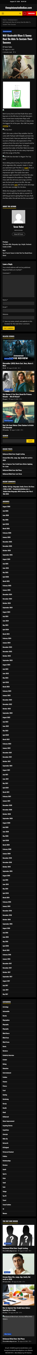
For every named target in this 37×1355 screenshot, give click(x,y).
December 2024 (7, 594)
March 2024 (6, 634)
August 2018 (6, 928)
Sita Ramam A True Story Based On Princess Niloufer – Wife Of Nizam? (17, 395)
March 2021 (6, 792)
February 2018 (7, 955)
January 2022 (6, 748)
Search (5, 436)
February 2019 (7, 902)
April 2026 (6, 524)
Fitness (5, 1086)
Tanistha (6, 430)
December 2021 (7, 752)
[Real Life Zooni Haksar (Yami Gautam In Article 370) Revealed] (18, 412)
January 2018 (6, 959)
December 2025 (7, 542)
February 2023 (7, 691)
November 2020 (7, 810)
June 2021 (6, 779)
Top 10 (4, 1196)
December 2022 (7, 700)
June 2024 (6, 621)
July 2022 (5, 722)
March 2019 (6, 897)
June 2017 (5, 990)
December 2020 (7, 805)
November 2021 (7, 757)
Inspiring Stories (7, 1125)
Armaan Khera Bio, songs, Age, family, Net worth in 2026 (16, 1278)
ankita (5, 1312)
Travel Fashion (7, 1205)
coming (5, 126)
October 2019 (7, 867)
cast (16, 185)
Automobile (6, 1011)
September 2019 (7, 871)
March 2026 (6, 528)
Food (4, 1090)
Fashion (5, 1077)
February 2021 (7, 796)
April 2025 (6, 577)
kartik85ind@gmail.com (10, 1251)
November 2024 (7, 599)
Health (5, 1108)
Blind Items (6, 1042)
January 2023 (6, 695)
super (26, 168)
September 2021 (7, 766)
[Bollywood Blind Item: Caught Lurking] (18, 1235)
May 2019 (5, 889)
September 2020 (8, 818)
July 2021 (5, 774)
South (4, 1169)
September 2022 (7, 713)
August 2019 (6, 875)
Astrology (5, 1007)
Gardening (6, 1099)
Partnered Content (8, 1152)
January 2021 (6, 801)
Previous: (17, 244)
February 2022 (7, 744)
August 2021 (6, 770)
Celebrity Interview (8, 1055)
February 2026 (7, 533)
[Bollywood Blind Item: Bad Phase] (18, 1325)
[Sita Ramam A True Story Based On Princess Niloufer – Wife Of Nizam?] (18, 381)
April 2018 (6, 946)
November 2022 (7, 704)
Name (5, 300)
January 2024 (6, 643)
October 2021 (7, 761)
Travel (4, 1200)
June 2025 (6, 568)
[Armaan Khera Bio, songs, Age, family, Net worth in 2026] (18, 1264)
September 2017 (7, 976)
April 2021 (6, 788)
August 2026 (6, 506)
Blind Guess (6, 1033)
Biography (6, 1024)
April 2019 (6, 893)
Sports (5, 1174)
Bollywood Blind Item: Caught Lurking (14, 454)
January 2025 (6, 590)
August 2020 (6, 823)
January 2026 (7, 537)
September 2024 (7, 607)
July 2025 (5, 564)
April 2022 (6, 735)
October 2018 (7, 919)
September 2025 (7, 555)
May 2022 (5, 731)
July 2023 (5, 669)
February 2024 (7, 638)
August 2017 (6, 981)
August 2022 (6, 717)
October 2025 (7, 550)
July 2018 (5, 933)
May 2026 (5, 520)
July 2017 (5, 985)
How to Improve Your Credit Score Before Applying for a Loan (16, 1309)
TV (3, 1209)
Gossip (5, 1104)
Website (5, 314)
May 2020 (5, 836)
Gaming (5, 1095)
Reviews (5, 1165)
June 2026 (6, 515)
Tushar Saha (7, 1281)
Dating (4, 1064)
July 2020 (5, 827)
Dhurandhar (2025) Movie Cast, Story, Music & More (18, 364)
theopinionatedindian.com (18, 7)
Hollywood (6, 1117)
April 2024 (6, 629)
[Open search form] (20, 13)
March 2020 (6, 845)
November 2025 (7, 546)
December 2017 (7, 963)
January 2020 (7, 854)
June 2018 (6, 937)
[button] (3, 13)
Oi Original (6, 1147)
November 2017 (7, 968)
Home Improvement (8, 1121)
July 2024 (5, 616)
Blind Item (6, 1038)
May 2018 (5, 941)
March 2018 (6, 950)
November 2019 (7, 862)
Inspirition (6, 1130)
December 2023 (7, 647)
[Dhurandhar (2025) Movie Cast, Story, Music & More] (18, 350)
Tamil (4, 1183)
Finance (5, 1082)
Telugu (4, 1191)
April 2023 (6, 682)
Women (5, 1213)
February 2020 (7, 849)
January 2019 (6, 906)
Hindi (4, 1112)
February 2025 (7, 585)
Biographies (6, 1020)
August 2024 (6, 612)
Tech (4, 1187)
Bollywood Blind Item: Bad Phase (12, 470)
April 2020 (6, 840)
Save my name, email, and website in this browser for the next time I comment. (18, 322)
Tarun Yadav (8, 47)
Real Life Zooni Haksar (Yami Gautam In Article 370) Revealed (18, 426)
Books (4, 1046)
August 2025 (6, 559)
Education (5, 1068)
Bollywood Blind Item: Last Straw (12, 474)
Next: (17, 252)
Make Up (5, 1139)
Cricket (5, 1060)
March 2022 (6, 739)
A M (5, 368)
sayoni (6, 399)
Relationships (7, 1161)
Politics (5, 1156)
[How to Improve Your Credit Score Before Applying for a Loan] (18, 1294)
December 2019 (7, 858)
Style (4, 1178)
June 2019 (6, 884)
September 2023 (7, 660)
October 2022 (7, 709)
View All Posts (18, 234)
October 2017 (6, 972)
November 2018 (7, 915)
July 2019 (5, 880)
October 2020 (7, 814)
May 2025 (5, 572)
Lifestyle (5, 1134)
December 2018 (7, 911)
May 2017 (5, 994)
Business (5, 1051)
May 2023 (5, 678)
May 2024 (5, 625)
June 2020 (6, 832)
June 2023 (6, 673)
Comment (7, 273)
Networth (5, 1143)
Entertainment (7, 31)
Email (5, 307)
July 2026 (5, 511)
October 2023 (7, 656)
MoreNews (18, 1353)
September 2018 (7, 924)
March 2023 (6, 687)
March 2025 (6, 581)
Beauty (5, 1016)
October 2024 (7, 603)
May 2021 (5, 783)
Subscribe (31, 13)
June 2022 (6, 726)
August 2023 (6, 665)
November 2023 (7, 651)
